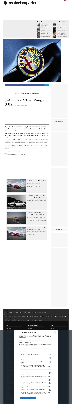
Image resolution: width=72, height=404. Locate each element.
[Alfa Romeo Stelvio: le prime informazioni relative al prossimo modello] (17, 218)
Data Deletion (29, 401)
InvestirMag (52, 328)
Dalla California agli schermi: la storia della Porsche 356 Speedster (62, 27)
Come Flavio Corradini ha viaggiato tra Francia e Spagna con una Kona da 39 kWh (62, 36)
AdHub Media (25, 319)
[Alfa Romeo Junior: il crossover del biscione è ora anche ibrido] (17, 233)
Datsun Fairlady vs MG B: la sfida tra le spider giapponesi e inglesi (46, 33)
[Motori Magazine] (20, 3)
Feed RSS (65, 316)
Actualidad (30, 328)
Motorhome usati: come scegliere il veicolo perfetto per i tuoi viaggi (45, 27)
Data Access (36, 401)
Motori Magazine (7, 311)
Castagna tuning (24, 154)
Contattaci (41, 316)
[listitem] (36, 351)
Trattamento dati (60, 316)
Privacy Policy (42, 401)
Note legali (55, 316)
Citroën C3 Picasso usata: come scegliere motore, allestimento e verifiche (45, 30)
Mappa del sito (6, 317)
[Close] (55, 332)
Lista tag (11, 317)
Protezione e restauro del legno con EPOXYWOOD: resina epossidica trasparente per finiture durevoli (61, 33)
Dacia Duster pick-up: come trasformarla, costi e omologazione (45, 36)
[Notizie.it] (66, 1)
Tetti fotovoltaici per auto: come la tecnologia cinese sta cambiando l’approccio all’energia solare (45, 24)
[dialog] (36, 367)
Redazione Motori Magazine (14, 150)
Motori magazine (14, 319)
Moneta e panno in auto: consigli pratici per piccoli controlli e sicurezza (62, 30)
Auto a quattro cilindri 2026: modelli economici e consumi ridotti (62, 24)
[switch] (49, 354)
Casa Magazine (8, 328)
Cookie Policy (45, 316)
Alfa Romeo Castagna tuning (14, 154)
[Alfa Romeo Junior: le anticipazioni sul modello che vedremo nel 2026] (17, 185)
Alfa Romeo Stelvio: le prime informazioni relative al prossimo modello (35, 214)
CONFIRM (28, 397)
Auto (6, 153)
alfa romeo (7, 154)
